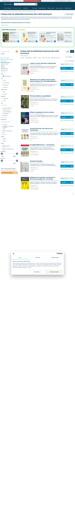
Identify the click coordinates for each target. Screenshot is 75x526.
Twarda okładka (28, 57)
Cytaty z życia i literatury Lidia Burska (43, 63)
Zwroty (56, 0)
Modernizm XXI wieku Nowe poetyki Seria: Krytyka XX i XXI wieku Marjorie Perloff (43, 81)
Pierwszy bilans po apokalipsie (12, 33)
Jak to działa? (68, 0)
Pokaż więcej (3, 71)
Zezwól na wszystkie (54, 271)
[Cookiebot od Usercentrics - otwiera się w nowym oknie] (57, 253)
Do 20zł (22, 57)
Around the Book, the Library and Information (41, 129)
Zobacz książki (69, 14)
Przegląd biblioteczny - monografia (42, 145)
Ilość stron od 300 (46, 57)
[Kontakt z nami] (3, 1)
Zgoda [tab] (20, 257)
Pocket (39, 57)
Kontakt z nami (7, 0)
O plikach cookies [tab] (55, 257)
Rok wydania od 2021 (55, 57)
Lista (72, 51)
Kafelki (67, 51)
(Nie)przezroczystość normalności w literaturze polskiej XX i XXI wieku (42, 178)
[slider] (2, 154)
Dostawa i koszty (62, 0)
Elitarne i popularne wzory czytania (42, 112)
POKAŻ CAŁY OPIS (4, 25)
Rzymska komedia (67, 32)
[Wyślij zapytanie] (36, 4)
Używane (35, 57)
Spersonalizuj (36, 271)
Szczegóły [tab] (37, 257)
